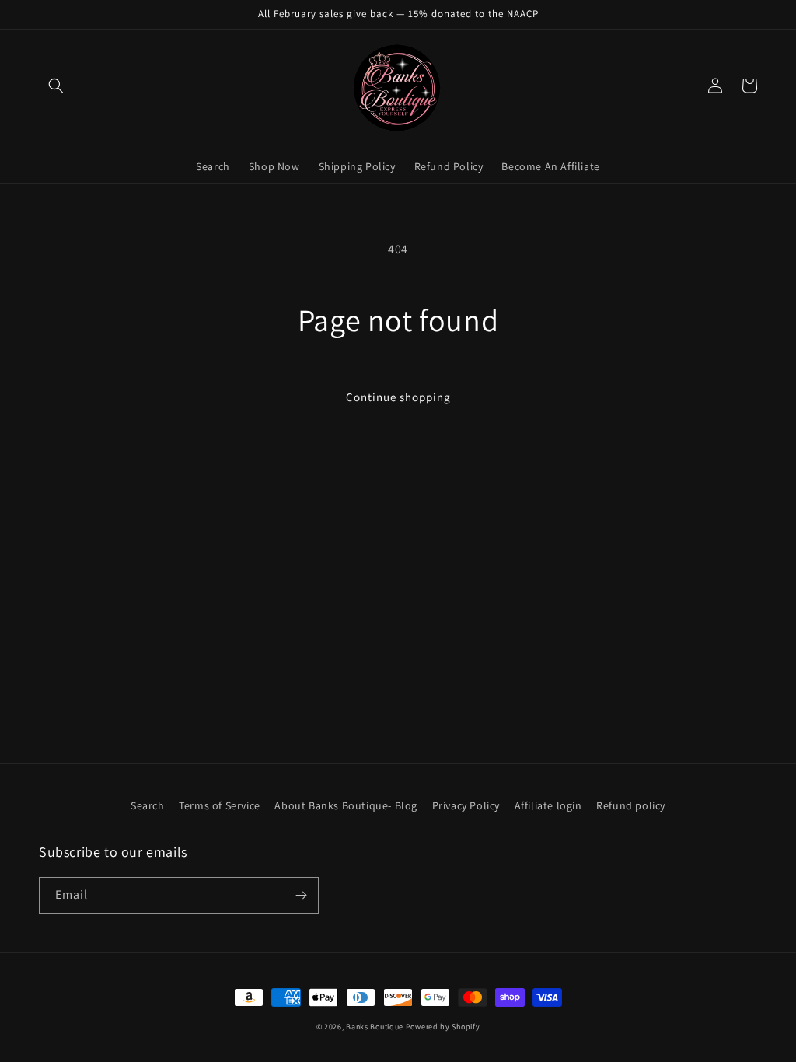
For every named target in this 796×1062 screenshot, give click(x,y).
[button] (56, 85)
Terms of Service (219, 805)
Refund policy (630, 805)
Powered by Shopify (443, 1027)
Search (148, 805)
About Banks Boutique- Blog (345, 805)
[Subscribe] (301, 895)
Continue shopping (398, 397)
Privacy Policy (466, 805)
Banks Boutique (374, 1027)
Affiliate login (548, 805)
